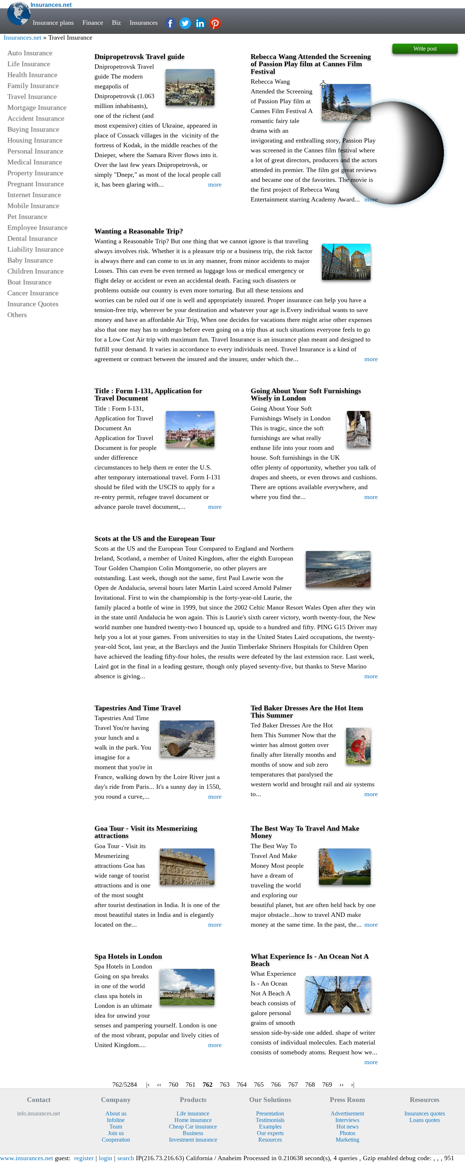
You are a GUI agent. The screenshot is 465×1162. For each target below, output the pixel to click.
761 (190, 1084)
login (105, 1158)
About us (115, 1113)
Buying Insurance (33, 129)
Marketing (347, 1140)
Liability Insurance (35, 249)
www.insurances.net (26, 1158)
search (125, 1158)
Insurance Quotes (32, 304)
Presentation (270, 1113)
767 (293, 1084)
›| (353, 1084)
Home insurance (193, 1120)
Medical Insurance (34, 162)
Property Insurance (35, 173)
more (215, 184)
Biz (116, 22)
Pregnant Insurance (35, 184)
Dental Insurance (32, 238)
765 (259, 1084)
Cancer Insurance (32, 293)
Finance (92, 22)
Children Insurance (35, 271)
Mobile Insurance (33, 205)
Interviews (347, 1120)
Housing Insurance (34, 140)
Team (115, 1126)
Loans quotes (424, 1120)
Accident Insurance (35, 118)
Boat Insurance (29, 282)
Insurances (144, 22)
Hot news (347, 1126)
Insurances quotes (424, 1113)
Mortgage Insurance (36, 107)
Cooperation (116, 1140)
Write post (425, 48)
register (84, 1158)
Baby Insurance (30, 260)
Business (193, 1133)
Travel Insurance (32, 96)
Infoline (116, 1120)
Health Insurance (32, 75)
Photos (347, 1133)
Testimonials (270, 1120)
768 (310, 1084)
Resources (270, 1140)
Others (17, 315)
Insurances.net (22, 37)
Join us (116, 1133)
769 (327, 1084)
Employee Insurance (37, 227)
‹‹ (159, 1084)
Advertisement (347, 1113)
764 (242, 1084)
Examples (270, 1126)
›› (341, 1084)
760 (173, 1084)
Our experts (270, 1133)
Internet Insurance (34, 195)
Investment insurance (193, 1140)
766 (276, 1084)
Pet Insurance (27, 216)
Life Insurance (28, 64)
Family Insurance (33, 85)
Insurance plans (53, 22)
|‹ (148, 1084)
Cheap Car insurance (193, 1126)
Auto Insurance (29, 53)
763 (225, 1084)
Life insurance (193, 1113)
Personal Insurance (35, 151)
